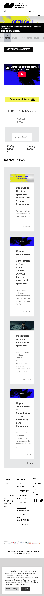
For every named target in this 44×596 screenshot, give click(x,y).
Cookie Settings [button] (12, 589)
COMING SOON (27, 111)
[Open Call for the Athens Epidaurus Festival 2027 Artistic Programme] (22, 178)
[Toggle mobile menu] (39, 14)
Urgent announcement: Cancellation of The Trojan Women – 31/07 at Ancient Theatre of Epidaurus (23, 267)
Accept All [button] (25, 589)
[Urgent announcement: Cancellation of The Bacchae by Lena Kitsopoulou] (22, 393)
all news (30, 463)
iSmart (28, 554)
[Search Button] (5, 11)
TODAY (12, 111)
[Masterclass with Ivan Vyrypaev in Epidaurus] (22, 325)
